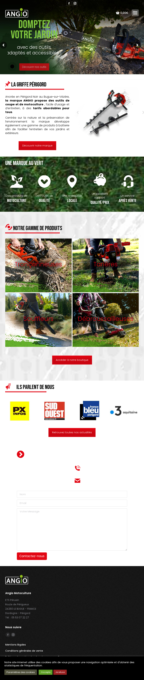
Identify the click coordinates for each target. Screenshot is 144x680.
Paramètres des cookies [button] (20, 672)
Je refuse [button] (60, 672)
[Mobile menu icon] (135, 12)
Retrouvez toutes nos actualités (72, 432)
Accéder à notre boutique (72, 360)
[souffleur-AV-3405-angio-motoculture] (106, 112)
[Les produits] (38, 265)
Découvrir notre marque (37, 145)
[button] (78, 112)
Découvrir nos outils (34, 67)
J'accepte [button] (45, 672)
